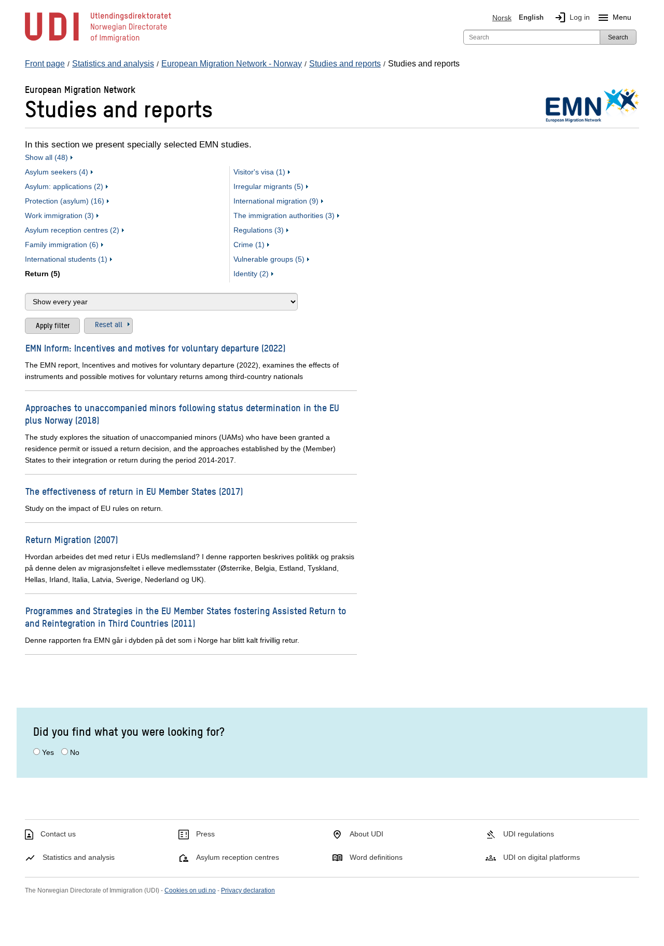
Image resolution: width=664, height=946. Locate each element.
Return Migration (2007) (71, 539)
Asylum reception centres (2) (72, 230)
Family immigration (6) (62, 244)
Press (205, 834)
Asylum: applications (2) (64, 186)
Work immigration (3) (59, 215)
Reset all (108, 324)
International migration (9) (276, 201)
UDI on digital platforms (541, 857)
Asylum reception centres (237, 857)
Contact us (58, 834)
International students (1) (66, 259)
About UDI (366, 834)
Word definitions (376, 857)
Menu (614, 17)
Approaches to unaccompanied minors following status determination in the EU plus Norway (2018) (182, 413)
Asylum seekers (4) (56, 172)
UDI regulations (528, 834)
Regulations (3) (258, 230)
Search (618, 37)
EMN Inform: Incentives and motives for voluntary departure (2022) (155, 348)
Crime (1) (249, 244)
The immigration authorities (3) (284, 215)
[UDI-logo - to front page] (98, 41)
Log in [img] (572, 17)
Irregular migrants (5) (268, 186)
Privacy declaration (248, 890)
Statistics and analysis (79, 857)
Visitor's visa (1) (259, 172)
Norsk (501, 17)
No (74, 752)
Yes (48, 752)
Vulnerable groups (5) (269, 259)
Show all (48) (46, 157)
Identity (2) (251, 273)
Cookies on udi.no (190, 890)
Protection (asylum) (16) (64, 201)
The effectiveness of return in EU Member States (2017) (134, 491)
